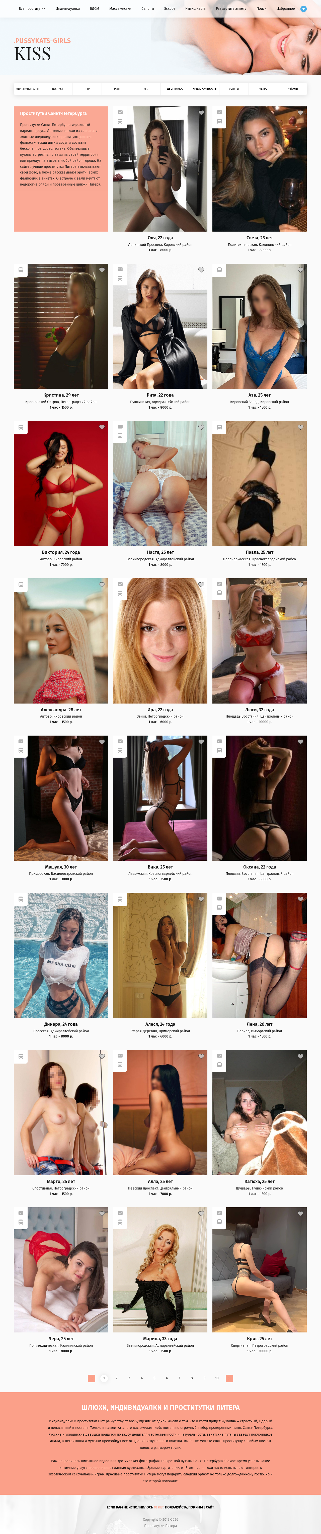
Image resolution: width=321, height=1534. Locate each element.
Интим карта (195, 9)
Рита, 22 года (160, 395)
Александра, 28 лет (61, 710)
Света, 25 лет (260, 238)
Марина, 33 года (160, 1338)
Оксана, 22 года (259, 867)
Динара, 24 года (61, 1024)
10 (217, 1378)
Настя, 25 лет (160, 552)
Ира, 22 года (160, 710)
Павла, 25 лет (259, 552)
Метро (263, 88)
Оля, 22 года (160, 238)
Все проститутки (32, 9)
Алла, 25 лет (160, 1181)
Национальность (204, 88)
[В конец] (229, 1378)
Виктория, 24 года (61, 552)
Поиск (261, 9)
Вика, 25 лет (160, 867)
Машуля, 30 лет (61, 867)
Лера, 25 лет (61, 1338)
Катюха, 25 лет (260, 1181)
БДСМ (94, 9)
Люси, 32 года (259, 710)
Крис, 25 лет (259, 1338)
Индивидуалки (68, 9)
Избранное (286, 9)
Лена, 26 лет (259, 1024)
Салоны (147, 9)
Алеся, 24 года (160, 1024)
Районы (292, 88)
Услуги (234, 88)
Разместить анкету (231, 9)
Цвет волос (175, 88)
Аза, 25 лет (260, 395)
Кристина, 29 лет (61, 395)
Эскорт (169, 9)
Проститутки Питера (160, 1526)
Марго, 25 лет (61, 1181)
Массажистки (120, 9)
